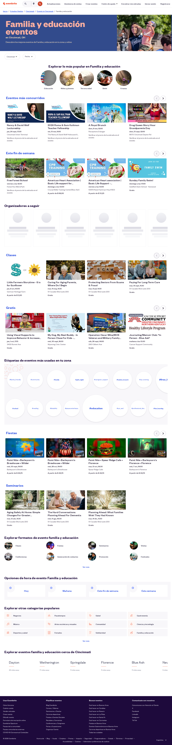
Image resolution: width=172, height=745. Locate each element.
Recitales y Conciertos (54, 720)
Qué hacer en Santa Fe (97, 717)
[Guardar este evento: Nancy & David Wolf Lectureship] (34, 119)
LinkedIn (135, 714)
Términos (119, 738)
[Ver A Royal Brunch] (106, 113)
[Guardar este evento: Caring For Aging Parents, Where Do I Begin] (75, 276)
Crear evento (7, 714)
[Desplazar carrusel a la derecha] (163, 98)
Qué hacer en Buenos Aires (99, 705)
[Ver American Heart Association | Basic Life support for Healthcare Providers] (65, 168)
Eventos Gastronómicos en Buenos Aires (103, 726)
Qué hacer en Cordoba (97, 708)
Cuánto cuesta (8, 708)
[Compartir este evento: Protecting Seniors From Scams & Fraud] (122, 276)
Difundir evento (8, 717)
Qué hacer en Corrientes (98, 720)
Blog (48, 738)
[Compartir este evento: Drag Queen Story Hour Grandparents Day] (163, 119)
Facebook (135, 711)
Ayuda (54, 738)
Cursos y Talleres (52, 708)
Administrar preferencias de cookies (96, 741)
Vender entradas (9, 711)
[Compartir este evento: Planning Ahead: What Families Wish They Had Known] (122, 506)
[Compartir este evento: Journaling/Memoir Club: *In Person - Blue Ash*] (163, 328)
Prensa (70, 738)
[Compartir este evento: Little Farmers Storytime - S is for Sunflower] (40, 276)
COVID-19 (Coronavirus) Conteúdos (15, 732)
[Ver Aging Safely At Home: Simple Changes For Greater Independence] (24, 500)
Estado (110, 738)
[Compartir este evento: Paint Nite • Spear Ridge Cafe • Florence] (122, 454)
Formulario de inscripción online (14, 720)
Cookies (78, 741)
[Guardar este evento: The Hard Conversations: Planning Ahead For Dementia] (75, 506)
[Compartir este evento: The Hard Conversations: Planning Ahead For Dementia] (81, 506)
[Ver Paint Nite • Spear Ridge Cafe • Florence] (106, 448)
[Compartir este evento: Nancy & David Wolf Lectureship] (40, 119)
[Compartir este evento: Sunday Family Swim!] (163, 174)
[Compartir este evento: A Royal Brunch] (122, 119)
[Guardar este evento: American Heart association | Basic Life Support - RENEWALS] (116, 174)
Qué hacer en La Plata (97, 714)
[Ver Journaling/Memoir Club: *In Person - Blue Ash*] (147, 322)
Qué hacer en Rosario (97, 711)
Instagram (135, 717)
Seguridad (88, 738)
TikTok (134, 720)
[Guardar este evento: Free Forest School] (34, 174)
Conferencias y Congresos (55, 723)
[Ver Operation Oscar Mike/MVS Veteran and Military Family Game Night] (106, 322)
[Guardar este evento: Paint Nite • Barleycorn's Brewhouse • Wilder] (34, 454)
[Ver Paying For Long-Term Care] (147, 270)
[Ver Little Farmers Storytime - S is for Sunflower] (24, 270)
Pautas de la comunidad (11, 726)
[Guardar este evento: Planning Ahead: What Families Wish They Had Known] (116, 506)
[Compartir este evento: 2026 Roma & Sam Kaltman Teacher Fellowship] (81, 119)
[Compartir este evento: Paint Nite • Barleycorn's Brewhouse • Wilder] (40, 454)
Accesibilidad (67, 741)
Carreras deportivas (53, 714)
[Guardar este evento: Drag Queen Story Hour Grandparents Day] (157, 119)
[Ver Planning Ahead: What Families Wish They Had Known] (106, 500)
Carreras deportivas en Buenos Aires (102, 729)
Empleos (63, 738)
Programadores (100, 738)
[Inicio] (10, 4)
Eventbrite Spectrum (10, 723)
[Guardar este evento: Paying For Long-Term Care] (157, 276)
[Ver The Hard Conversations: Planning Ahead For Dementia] (65, 500)
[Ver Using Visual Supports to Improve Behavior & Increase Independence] (24, 322)
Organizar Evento (52, 729)
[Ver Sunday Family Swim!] (147, 168)
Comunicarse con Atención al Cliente (145, 705)
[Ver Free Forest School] (24, 168)
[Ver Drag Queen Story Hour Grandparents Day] (147, 113)
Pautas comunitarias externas (13, 729)
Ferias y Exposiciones (53, 726)
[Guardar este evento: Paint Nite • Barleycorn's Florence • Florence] (157, 454)
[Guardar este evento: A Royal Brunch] (116, 119)
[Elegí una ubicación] (33, 3)
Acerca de (40, 738)
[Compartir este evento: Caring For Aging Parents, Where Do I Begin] (81, 276)
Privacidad (129, 738)
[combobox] (36, 4)
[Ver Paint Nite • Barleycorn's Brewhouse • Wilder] (24, 448)
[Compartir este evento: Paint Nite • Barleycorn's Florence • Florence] (163, 454)
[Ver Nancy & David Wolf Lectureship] (24, 113)
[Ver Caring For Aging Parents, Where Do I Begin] (65, 270)
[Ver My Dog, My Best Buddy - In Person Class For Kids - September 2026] (65, 322)
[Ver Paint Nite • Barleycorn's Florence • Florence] (147, 448)
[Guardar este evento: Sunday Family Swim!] (157, 174)
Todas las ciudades (95, 732)
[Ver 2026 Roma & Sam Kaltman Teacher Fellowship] (65, 113)
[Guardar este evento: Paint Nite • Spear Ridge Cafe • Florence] (116, 454)
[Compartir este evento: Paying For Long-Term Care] (163, 276)
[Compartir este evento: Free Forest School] (40, 174)
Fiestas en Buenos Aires (97, 723)
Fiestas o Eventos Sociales (55, 717)
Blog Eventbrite (51, 705)
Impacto (79, 738)
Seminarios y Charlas (53, 711)
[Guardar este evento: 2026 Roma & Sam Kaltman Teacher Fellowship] (75, 119)
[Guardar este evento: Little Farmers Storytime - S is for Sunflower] (34, 276)
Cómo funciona (8, 705)
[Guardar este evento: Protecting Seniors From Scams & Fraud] (116, 276)
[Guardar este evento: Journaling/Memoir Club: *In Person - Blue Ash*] (157, 328)
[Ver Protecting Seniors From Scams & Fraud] (106, 270)
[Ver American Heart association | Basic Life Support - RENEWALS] (106, 168)
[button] (109, 4)
